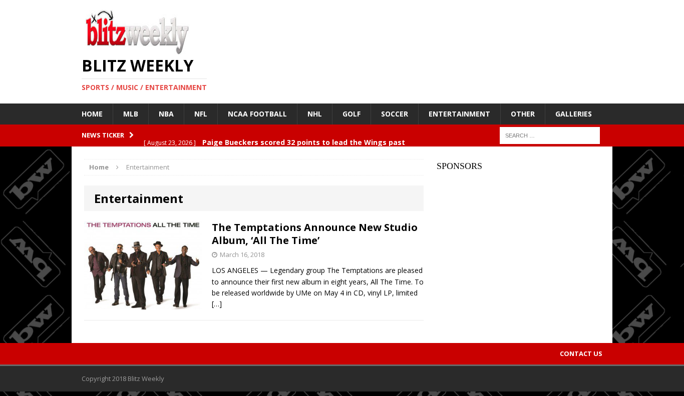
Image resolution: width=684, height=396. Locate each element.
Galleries (573, 113)
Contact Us (581, 353)
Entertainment (459, 113)
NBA (166, 113)
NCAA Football (257, 113)
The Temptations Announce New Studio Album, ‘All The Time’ (315, 233)
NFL (200, 113)
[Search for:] (550, 135)
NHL (314, 113)
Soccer (394, 113)
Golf (352, 113)
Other (523, 113)
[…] (217, 303)
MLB (130, 113)
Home (92, 113)
